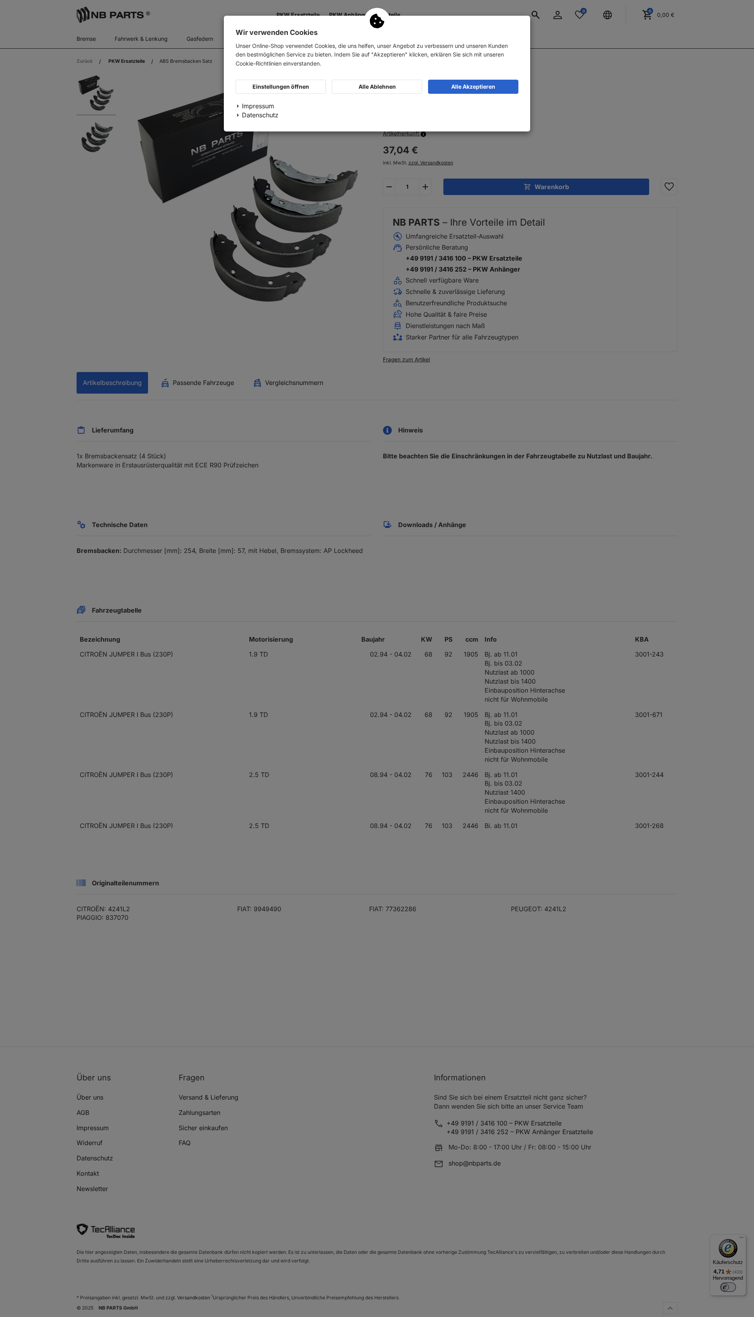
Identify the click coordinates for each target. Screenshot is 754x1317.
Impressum (258, 106)
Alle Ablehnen (377, 86)
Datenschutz (260, 115)
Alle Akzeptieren (473, 86)
